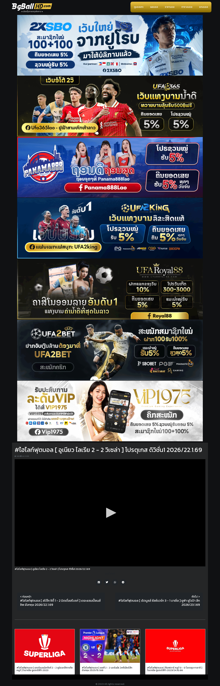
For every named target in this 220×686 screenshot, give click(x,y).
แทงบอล (203, 7)
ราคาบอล (169, 7)
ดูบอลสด (138, 7)
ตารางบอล (186, 7)
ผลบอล (154, 7)
